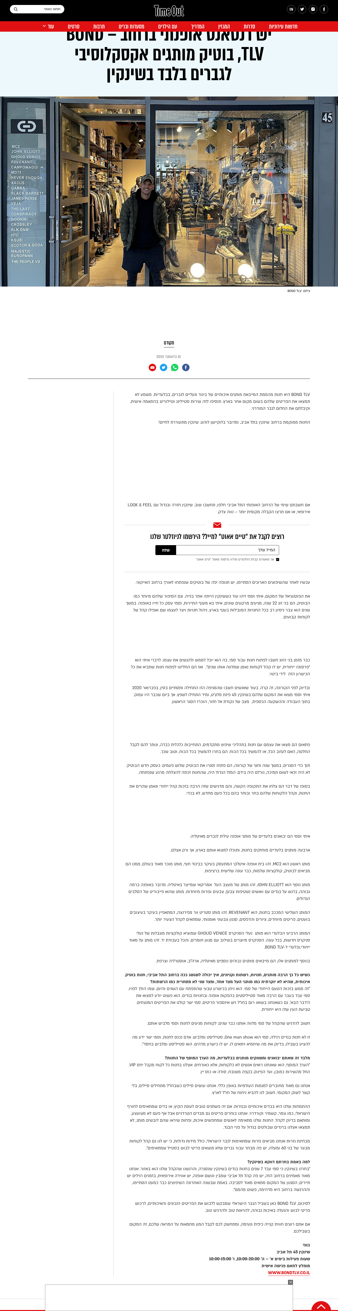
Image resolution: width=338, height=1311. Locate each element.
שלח (166, 550)
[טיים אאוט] (169, 13)
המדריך (197, 27)
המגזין (224, 27)
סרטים (73, 27)
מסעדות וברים (131, 27)
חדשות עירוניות (283, 27)
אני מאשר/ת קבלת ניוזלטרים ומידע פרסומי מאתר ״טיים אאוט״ (235, 559)
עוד (51, 27)
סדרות (249, 27)
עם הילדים (167, 27)
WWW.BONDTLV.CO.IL (289, 1273)
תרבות (99, 27)
